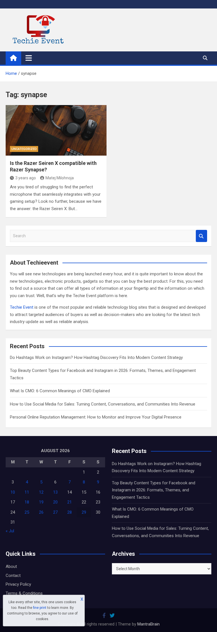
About (11, 566)
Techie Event (21, 307)
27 (55, 512)
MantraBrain (148, 624)
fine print (39, 608)
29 (84, 512)
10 (12, 492)
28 (69, 512)
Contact (13, 575)
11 (27, 492)
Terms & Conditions (24, 593)
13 (55, 492)
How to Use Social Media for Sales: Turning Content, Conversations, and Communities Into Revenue (102, 404)
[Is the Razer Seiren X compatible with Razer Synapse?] (56, 130)
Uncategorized (24, 149)
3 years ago (25, 178)
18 (27, 502)
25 (27, 512)
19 (41, 502)
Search (201, 236)
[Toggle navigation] (28, 57)
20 (55, 502)
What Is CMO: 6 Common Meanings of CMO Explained (60, 390)
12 (41, 492)
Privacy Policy (18, 584)
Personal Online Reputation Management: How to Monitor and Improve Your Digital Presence (95, 417)
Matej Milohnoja (59, 178)
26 (41, 512)
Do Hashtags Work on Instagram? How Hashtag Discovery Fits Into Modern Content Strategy (96, 357)
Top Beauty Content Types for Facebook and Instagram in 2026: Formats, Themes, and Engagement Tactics (153, 490)
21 (69, 502)
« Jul (10, 530)
